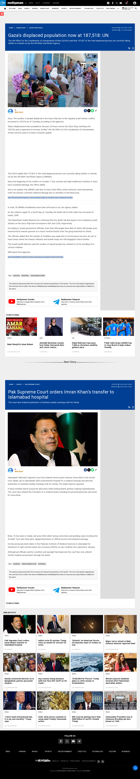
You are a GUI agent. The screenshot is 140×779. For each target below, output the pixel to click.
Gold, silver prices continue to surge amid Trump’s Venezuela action (52, 719)
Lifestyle (100, 8)
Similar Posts (9, 613)
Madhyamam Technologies (66, 771)
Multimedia (110, 8)
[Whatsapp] (92, 110)
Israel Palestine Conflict (38, 275)
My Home (12, 8)
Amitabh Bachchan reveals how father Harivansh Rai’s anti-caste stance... (52, 345)
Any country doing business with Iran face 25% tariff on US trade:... (52, 681)
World (26, 8)
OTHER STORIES (12, 315)
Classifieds (46, 3)
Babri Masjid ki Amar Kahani (20, 344)
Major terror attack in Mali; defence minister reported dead (120, 642)
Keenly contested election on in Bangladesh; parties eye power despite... (19, 681)
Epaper (31, 3)
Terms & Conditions (88, 761)
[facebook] (85, 110)
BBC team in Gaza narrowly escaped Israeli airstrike (35, 257)
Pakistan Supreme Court (29, 564)
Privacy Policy (75, 761)
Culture (112, 751)
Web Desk (19, 112)
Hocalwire (86, 771)
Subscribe (56, 3)
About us (55, 761)
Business (55, 8)
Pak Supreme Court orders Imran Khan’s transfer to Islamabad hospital (61, 394)
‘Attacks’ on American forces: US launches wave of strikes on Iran (86, 642)
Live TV (38, 3)
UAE (73, 338)
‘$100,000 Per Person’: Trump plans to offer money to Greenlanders (85, 681)
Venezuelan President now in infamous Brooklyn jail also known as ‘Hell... (119, 719)
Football (107, 338)
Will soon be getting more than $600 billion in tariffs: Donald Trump (86, 719)
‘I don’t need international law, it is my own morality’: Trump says (18, 719)
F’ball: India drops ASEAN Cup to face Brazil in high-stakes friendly (118, 345)
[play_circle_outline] (21, 326)
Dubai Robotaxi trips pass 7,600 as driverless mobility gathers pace (84, 345)
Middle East (44, 8)
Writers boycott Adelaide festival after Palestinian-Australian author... (118, 681)
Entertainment (75, 8)
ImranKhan (16, 564)
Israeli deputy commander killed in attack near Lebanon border (40, 197)
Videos (9, 338)
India (20, 8)
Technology (89, 8)
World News (25, 275)
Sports (64, 8)
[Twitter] (89, 110)
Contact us (64, 761)
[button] (3, 3)
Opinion (35, 8)
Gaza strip (16, 275)
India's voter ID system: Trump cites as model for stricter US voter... (52, 642)
